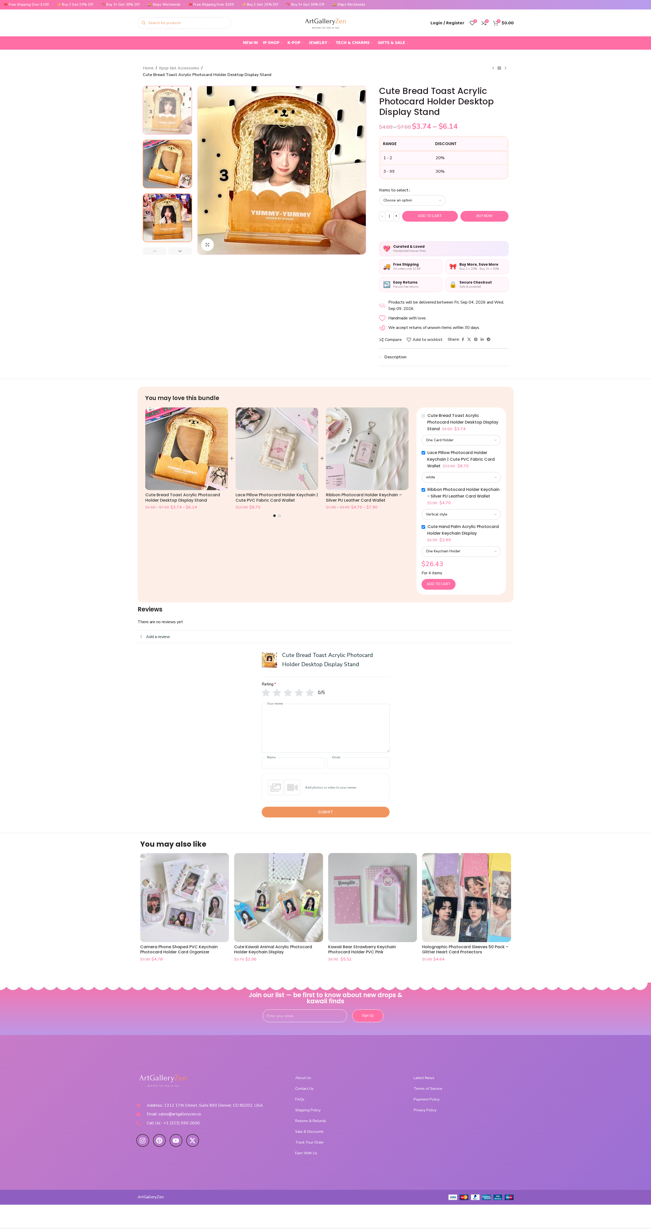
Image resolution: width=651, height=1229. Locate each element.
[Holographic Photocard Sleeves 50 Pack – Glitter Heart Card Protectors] (466, 897)
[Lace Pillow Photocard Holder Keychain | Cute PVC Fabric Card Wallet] (277, 448)
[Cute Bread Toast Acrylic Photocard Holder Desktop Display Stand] (186, 448)
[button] (155, 251)
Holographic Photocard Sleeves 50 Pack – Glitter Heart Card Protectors (465, 949)
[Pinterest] (159, 1140)
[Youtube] (176, 1140)
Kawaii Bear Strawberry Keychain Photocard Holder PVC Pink (362, 949)
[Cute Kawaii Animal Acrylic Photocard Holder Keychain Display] (278, 897)
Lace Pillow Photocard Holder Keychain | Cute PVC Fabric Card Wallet (277, 497)
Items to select (394, 190)
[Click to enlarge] (207, 244)
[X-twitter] (192, 1140)
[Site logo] (326, 22)
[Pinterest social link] (475, 339)
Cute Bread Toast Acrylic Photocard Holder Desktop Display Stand (182, 497)
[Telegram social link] (488, 339)
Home (148, 68)
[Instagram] (142, 1140)
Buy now (484, 216)
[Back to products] (499, 68)
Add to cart (430, 216)
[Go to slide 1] (274, 515)
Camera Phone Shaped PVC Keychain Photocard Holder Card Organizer (179, 949)
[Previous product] (493, 68)
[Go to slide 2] (279, 515)
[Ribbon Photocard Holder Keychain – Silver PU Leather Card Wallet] (367, 448)
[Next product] (505, 68)
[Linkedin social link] (482, 339)
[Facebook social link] (463, 339)
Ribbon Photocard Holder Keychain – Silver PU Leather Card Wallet (364, 497)
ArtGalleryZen (151, 1197)
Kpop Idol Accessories (179, 68)
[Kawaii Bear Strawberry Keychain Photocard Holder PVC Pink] (372, 897)
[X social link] (469, 339)
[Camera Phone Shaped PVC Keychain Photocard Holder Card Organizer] (184, 897)
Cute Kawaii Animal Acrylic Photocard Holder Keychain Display (273, 949)
